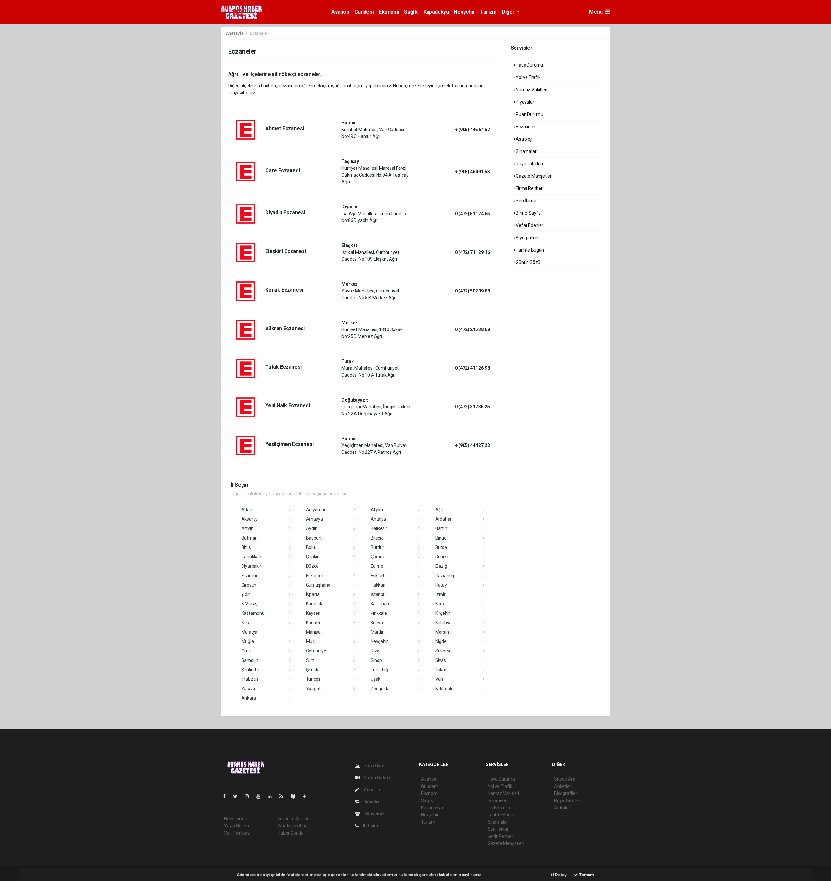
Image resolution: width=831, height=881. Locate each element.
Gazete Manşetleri (533, 176)
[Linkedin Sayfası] (272, 796)
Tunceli (313, 679)
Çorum (377, 556)
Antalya (378, 519)
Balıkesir (379, 528)
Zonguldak (381, 688)
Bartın (441, 528)
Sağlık (411, 12)
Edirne (377, 566)
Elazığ (441, 566)
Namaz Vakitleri (531, 89)
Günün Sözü (527, 262)
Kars (439, 603)
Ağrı (439, 509)
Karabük (314, 603)
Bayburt (314, 537)
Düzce (312, 566)
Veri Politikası (237, 833)
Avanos (340, 12)
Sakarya (443, 650)
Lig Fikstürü (499, 807)
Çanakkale (252, 556)
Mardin (378, 632)
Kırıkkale (379, 613)
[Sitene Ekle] (307, 796)
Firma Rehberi (529, 188)
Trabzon (250, 679)
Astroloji (523, 139)
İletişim (370, 825)
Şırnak (312, 669)
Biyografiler (527, 237)
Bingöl (441, 537)
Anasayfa (235, 33)
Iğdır (246, 594)
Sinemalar (498, 822)
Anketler (562, 786)
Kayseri (313, 613)
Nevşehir (464, 12)
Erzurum (315, 575)
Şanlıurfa (250, 669)
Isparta (313, 594)
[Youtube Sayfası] (261, 796)
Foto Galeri (375, 765)
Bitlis (246, 547)
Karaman (380, 603)
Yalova (248, 688)
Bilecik (377, 537)
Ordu (246, 650)
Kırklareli (443, 688)
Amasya (314, 519)
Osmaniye (316, 650)
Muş (310, 641)
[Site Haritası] (295, 796)
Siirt (310, 660)
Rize (375, 650)
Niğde (441, 641)
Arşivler (371, 801)
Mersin (442, 632)
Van (439, 679)
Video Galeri (376, 777)
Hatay (441, 585)
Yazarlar (371, 789)
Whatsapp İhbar (293, 825)
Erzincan (250, 575)
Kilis (245, 622)
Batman (250, 537)
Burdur (377, 547)
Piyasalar (524, 102)
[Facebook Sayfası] (227, 796)
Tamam (586, 874)
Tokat (441, 669)
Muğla (248, 641)
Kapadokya (436, 12)
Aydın (311, 528)
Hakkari (378, 585)
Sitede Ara (564, 779)
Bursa (441, 547)
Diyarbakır (251, 566)
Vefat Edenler (529, 225)
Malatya (250, 632)
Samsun (250, 660)
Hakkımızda (235, 818)
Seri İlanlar (526, 200)
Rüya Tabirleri (529, 163)
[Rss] (283, 796)
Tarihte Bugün (529, 250)
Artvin (248, 528)
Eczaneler (525, 126)
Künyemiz (374, 813)
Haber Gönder (291, 833)
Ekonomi (389, 12)
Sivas (440, 660)
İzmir (440, 594)
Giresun (249, 585)
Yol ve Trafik (527, 77)
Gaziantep (445, 575)
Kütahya (443, 622)
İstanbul (379, 594)
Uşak (375, 679)
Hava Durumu (529, 65)
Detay (560, 874)
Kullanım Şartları (294, 818)
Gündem (364, 12)
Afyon (377, 509)
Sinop (376, 660)
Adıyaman (316, 509)
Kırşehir (442, 613)
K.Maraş (250, 603)
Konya (377, 622)
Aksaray (250, 519)
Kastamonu (253, 613)
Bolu (310, 547)
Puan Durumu (529, 114)
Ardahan (444, 519)
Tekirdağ (379, 669)
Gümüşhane (318, 585)
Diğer (509, 12)
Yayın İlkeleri (236, 825)
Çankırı (313, 556)
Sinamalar (525, 151)
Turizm (488, 12)
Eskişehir (379, 575)
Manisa (313, 632)
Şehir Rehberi (501, 836)
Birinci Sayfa (527, 213)
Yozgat (313, 688)
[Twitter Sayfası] (237, 796)
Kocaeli (313, 622)
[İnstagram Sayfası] (249, 796)
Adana (248, 509)
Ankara (249, 698)
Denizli (442, 556)
